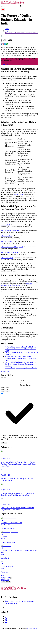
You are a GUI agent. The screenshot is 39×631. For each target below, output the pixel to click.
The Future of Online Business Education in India (21, 33)
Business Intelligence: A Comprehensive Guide (21, 368)
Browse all (4, 575)
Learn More (5, 64)
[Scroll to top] (11, 578)
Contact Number (25, 385)
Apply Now (5, 371)
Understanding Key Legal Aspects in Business (20, 362)
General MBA (5, 225)
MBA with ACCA (7, 258)
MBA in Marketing (7, 236)
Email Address (25, 383)
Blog (6, 31)
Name (22, 380)
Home (7, 29)
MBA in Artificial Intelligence (10, 252)
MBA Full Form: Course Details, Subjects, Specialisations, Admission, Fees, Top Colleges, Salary (20, 358)
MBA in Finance (6, 241)
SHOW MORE (6, 582)
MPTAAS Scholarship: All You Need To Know (20, 347)
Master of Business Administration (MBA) (16, 284)
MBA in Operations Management (12, 247)
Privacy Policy (32, 628)
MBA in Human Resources (10, 230)
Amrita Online (18, 194)
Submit (4, 443)
